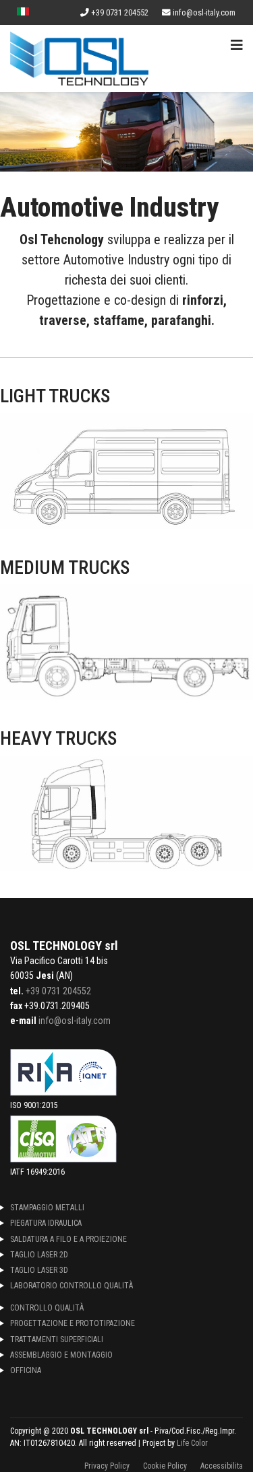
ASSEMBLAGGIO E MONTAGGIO (61, 1355)
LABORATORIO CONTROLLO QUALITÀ (71, 1285)
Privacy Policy (107, 1466)
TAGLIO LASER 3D (39, 1270)
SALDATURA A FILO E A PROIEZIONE (68, 1239)
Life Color (192, 1443)
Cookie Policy (165, 1466)
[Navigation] (237, 45)
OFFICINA (25, 1370)
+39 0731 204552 (119, 12)
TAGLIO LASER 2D (39, 1254)
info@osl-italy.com (204, 12)
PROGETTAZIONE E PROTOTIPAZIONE (72, 1323)
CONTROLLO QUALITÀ (47, 1308)
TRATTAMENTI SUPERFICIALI (56, 1339)
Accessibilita (221, 1466)
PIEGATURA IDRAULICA (46, 1223)
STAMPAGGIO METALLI (47, 1207)
